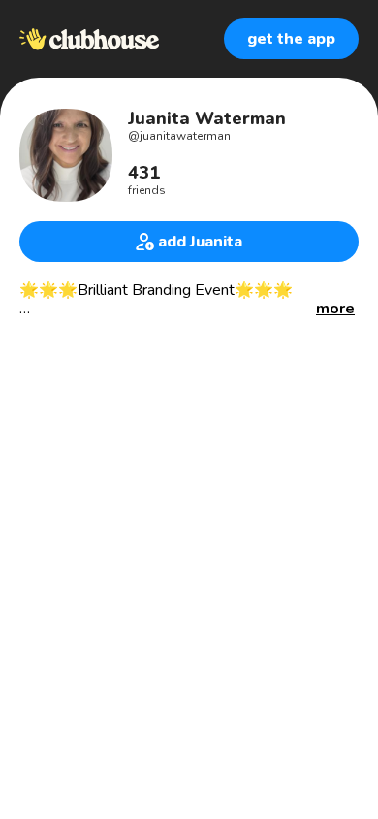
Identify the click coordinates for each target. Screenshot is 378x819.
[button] (335, 309)
